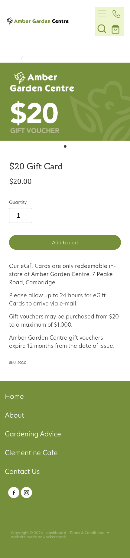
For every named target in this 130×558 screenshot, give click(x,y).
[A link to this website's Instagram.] (26, 492)
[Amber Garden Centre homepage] (51, 21)
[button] (102, 28)
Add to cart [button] (65, 242)
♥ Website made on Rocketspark (60, 535)
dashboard (56, 532)
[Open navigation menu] (102, 14)
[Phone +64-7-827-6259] (116, 14)
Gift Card (32, 57)
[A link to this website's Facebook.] (13, 492)
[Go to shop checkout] (116, 28)
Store (14, 57)
